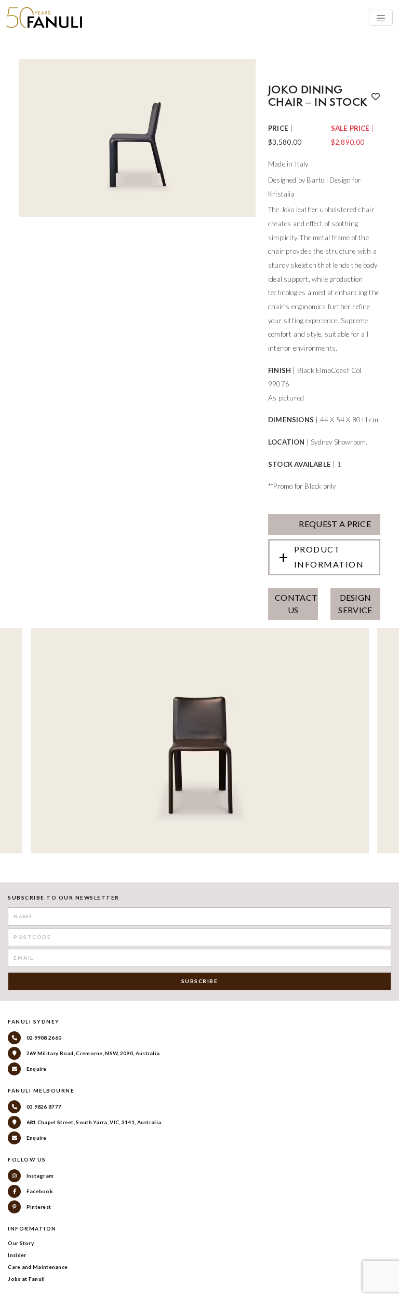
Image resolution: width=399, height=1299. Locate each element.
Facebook (39, 1191)
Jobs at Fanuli (26, 1279)
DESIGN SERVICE (355, 603)
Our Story (21, 1243)
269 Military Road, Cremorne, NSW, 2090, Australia (92, 1053)
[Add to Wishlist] (375, 96)
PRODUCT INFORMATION (329, 556)
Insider (17, 1255)
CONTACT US (296, 603)
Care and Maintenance (38, 1267)
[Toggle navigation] (381, 17)
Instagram (39, 1175)
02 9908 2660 (43, 1037)
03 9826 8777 (43, 1106)
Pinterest (38, 1207)
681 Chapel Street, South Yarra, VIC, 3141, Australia (93, 1122)
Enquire (35, 1069)
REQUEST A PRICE (334, 524)
